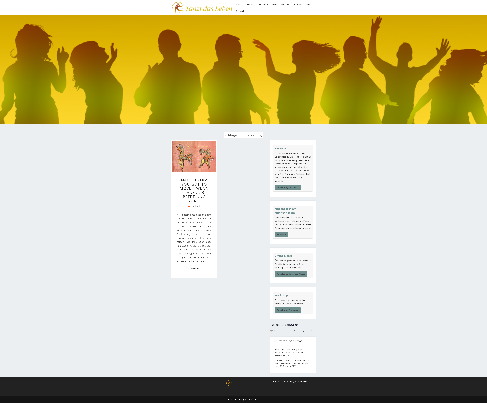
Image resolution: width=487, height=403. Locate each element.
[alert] (293, 330)
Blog (308, 4)
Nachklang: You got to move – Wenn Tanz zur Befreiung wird (194, 190)
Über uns (297, 4)
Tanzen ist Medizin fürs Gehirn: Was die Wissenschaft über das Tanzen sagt (292, 363)
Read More (195, 268)
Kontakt (239, 11)
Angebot (261, 4)
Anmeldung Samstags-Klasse (291, 274)
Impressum (303, 381)
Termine (249, 4)
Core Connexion (280, 4)
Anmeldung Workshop (288, 310)
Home (238, 4)
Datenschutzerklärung (283, 381)
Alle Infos (281, 234)
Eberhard (195, 206)
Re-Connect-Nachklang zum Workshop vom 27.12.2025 (288, 351)
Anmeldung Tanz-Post (287, 187)
